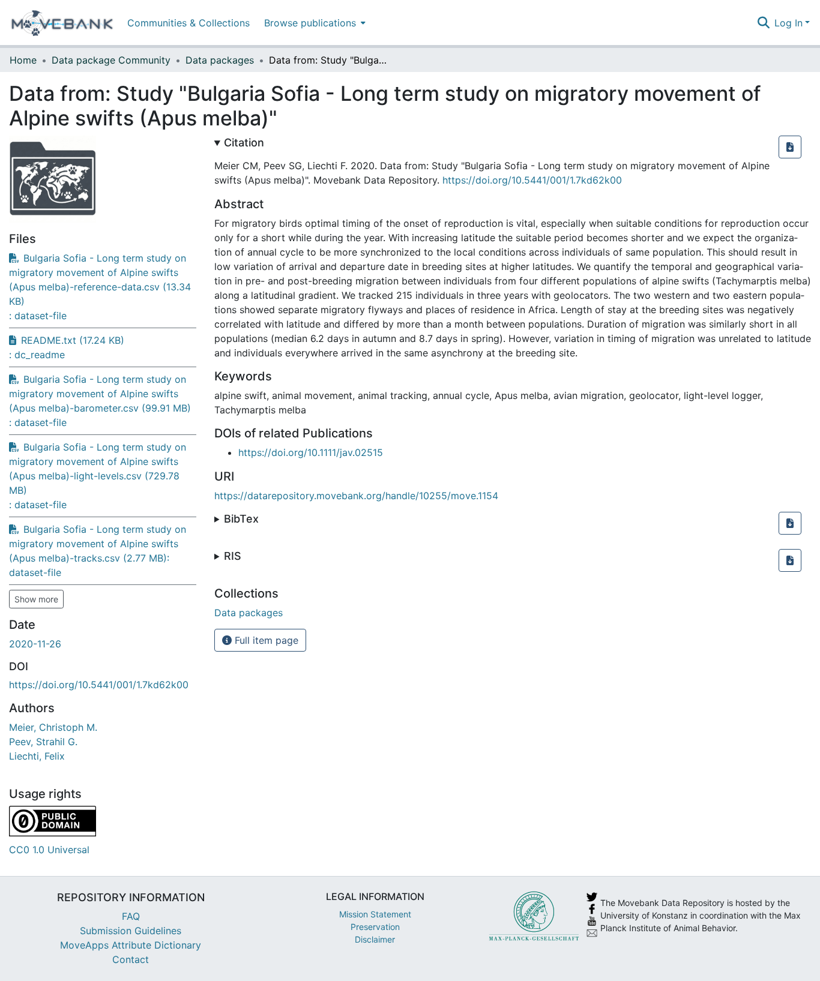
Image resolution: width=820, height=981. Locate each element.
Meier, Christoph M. (53, 727)
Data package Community (111, 60)
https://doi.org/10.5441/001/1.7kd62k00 (98, 685)
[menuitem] (314, 22)
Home (23, 60)
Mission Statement (375, 914)
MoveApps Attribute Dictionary (130, 945)
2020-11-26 (35, 644)
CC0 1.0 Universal (49, 850)
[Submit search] (763, 23)
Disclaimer (375, 939)
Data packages (219, 60)
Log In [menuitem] (788, 23)
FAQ (131, 916)
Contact (130, 959)
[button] (790, 147)
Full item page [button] (265, 640)
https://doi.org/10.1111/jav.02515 (310, 452)
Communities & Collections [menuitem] (188, 23)
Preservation (375, 927)
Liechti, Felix (37, 756)
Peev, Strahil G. (43, 742)
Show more (36, 599)
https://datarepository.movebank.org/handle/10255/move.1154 (356, 496)
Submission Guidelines (130, 931)
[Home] (62, 23)
